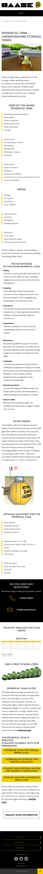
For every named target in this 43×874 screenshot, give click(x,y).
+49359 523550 (26, 598)
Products (20, 842)
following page (24, 730)
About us (20, 837)
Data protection (21, 866)
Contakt (20, 848)
